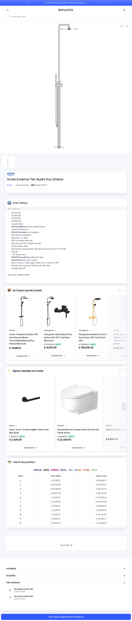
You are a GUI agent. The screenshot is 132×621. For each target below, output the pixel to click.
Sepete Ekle (22, 356)
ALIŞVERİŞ (10, 575)
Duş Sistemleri (22, 185)
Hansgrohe (49, 330)
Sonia (11, 425)
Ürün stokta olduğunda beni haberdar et (66, 617)
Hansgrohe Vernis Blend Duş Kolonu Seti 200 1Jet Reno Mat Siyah (58, 337)
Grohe (9, 185)
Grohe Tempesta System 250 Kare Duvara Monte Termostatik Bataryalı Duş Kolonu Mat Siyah (23, 339)
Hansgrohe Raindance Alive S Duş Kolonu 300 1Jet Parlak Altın (93, 337)
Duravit (60, 425)
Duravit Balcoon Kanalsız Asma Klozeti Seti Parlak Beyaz (78, 431)
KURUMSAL (11, 569)
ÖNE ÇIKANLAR (13, 582)
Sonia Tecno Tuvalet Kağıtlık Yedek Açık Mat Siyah (29, 431)
